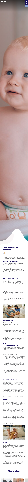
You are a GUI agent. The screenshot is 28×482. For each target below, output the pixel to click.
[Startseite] (4, 1)
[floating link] (26, 4)
